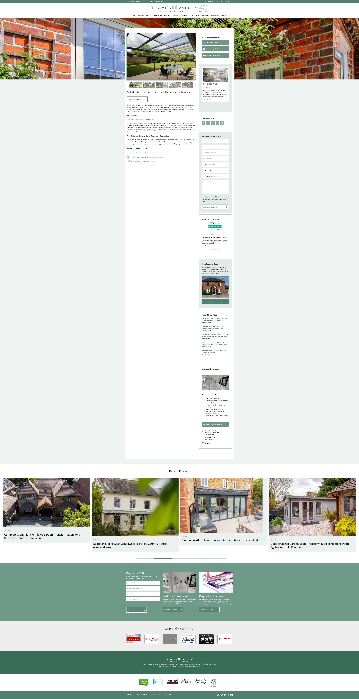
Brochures (184, 15)
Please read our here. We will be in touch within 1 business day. (215, 199)
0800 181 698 (209, 443)
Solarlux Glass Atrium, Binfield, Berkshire (143, 153)
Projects (175, 15)
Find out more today (215, 302)
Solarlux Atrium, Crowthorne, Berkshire (143, 162)
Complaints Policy (155, 694)
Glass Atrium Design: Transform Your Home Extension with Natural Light (215, 335)
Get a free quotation (212, 49)
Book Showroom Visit (171, 609)
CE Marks (129, 694)
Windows (141, 15)
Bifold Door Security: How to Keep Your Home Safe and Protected (214, 319)
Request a (136, 99)
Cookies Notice (141, 694)
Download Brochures (207, 609)
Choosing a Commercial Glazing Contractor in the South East (213, 327)
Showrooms (215, 15)
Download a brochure (213, 42)
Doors (148, 15)
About (197, 15)
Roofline (167, 15)
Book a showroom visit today (212, 424)
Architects (205, 15)
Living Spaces (157, 15)
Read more (206, 105)
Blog (191, 15)
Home (133, 15)
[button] (145, 558)
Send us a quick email (213, 55)
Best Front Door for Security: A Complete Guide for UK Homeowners (215, 343)
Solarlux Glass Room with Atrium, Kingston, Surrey (146, 157)
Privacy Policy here (142, 577)
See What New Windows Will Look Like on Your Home (214, 351)
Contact (224, 15)
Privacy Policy (219, 197)
